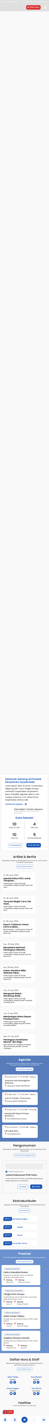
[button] (23, 1186)
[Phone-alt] (14, 1382)
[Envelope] (11, 1382)
